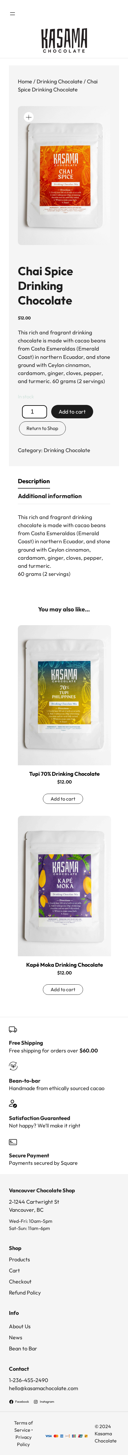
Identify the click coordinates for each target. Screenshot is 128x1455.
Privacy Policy (23, 1440)
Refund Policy (25, 1292)
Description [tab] (34, 481)
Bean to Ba (22, 1348)
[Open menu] (12, 13)
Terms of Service (23, 1426)
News (15, 1337)
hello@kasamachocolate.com (43, 1388)
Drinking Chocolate (59, 81)
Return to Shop (42, 428)
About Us (20, 1326)
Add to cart (72, 411)
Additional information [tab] (50, 496)
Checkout (20, 1281)
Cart (14, 1270)
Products (19, 1259)
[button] (29, 117)
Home (25, 81)
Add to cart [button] (63, 799)
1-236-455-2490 (28, 1380)
